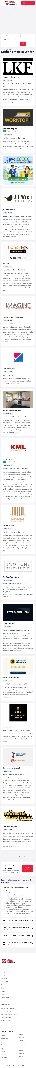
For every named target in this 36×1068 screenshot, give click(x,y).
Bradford (3, 1045)
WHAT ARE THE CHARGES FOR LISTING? (17, 921)
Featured (15, 44)
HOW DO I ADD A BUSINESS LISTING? (16, 887)
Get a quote (4, 982)
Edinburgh (21, 1037)
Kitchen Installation (6, 1011)
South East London (14, 684)
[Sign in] (18, 3)
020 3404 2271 (7, 372)
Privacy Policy (5, 998)
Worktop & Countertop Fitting (9, 1014)
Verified (7, 44)
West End (12, 138)
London (25, 84)
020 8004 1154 (7, 266)
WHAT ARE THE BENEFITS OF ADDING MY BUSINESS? (17, 944)
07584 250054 (7, 580)
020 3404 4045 (7, 830)
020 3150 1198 (7, 465)
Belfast (3, 1035)
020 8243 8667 (7, 627)
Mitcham (5, 584)
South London (12, 584)
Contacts (3, 985)
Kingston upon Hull (24, 1044)
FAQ (2, 994)
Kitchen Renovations (6, 1024)
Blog (2, 988)
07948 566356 (7, 213)
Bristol (3, 1048)
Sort (4, 36)
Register (3, 991)
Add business (27, 868)
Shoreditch (6, 630)
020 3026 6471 (7, 413)
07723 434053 (7, 80)
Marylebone (6, 138)
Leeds (20, 1047)
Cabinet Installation (6, 1018)
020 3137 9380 (7, 727)
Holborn (5, 730)
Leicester (21, 1050)
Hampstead (6, 216)
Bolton (3, 1042)
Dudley (21, 1034)
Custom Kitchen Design (7, 1008)
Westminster (6, 417)
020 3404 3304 (7, 771)
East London (11, 270)
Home (3, 975)
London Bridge (7, 833)
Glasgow (21, 1041)
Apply (22, 44)
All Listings (4, 978)
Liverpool (21, 1053)
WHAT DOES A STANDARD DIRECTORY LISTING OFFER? (16, 928)
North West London (17, 84)
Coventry (3, 1054)
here (10, 891)
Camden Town (7, 84)
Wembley (5, 469)
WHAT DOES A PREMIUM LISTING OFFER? (17, 936)
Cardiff (3, 1051)
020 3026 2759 (7, 320)
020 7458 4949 (7, 529)
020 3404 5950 (7, 680)
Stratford (5, 270)
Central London (12, 730)
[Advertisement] (18, 22)
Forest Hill (5, 684)
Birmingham (4, 1039)
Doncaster (4, 1058)
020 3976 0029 (7, 135)
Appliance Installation (7, 1021)
